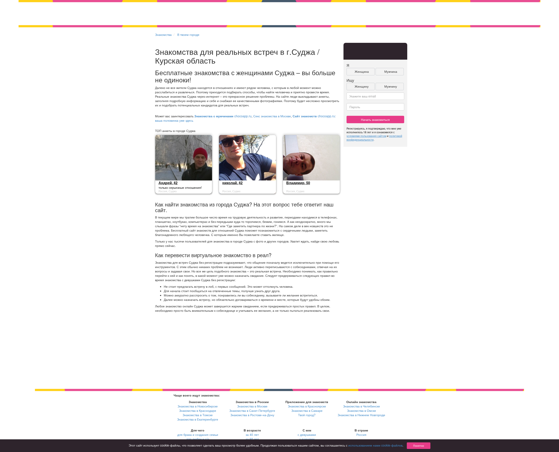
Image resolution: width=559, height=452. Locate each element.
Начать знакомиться (375, 119)
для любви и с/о (197, 439)
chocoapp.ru (223, 116)
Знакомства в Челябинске (361, 406)
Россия (361, 434)
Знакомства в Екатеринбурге (197, 419)
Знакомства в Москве (252, 406)
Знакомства (163, 34)
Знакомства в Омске (361, 410)
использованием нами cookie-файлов (375, 445)
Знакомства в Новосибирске (198, 406)
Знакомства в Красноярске (307, 406)
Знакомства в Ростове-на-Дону (252, 415)
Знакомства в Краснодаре (197, 410)
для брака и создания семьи (197, 434)
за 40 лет (252, 434)
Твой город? (307, 415)
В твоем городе (188, 34)
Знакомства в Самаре (307, 410)
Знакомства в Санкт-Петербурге (252, 410)
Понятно (418, 445)
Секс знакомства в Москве (272, 116)
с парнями (306, 439)
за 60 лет (252, 439)
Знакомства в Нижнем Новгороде (361, 415)
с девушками (307, 434)
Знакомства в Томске (198, 415)
